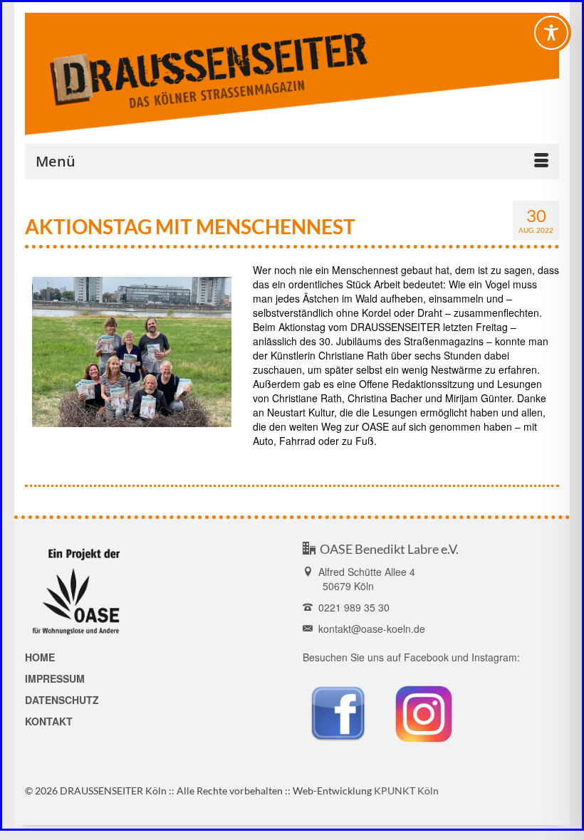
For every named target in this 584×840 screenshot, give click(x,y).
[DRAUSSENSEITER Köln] (292, 74)
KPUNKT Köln (406, 790)
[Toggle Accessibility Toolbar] (551, 32)
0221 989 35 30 (351, 607)
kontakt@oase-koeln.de (369, 628)
